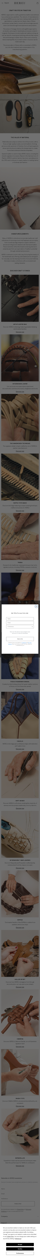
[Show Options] (32, 626)
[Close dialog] (36, 606)
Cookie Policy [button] (10, 1236)
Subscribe (20, 639)
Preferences (20, 1253)
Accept (20, 1244)
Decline (20, 1249)
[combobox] (19, 626)
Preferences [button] (18, 1238)
